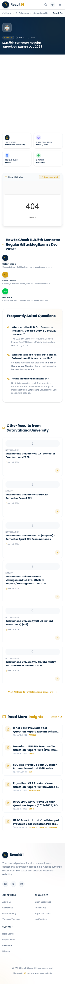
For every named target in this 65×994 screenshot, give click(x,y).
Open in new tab (51, 177)
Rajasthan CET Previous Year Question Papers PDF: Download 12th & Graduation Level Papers (35, 786)
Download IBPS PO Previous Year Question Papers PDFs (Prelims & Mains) (35, 750)
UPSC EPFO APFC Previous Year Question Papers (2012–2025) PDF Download (36, 805)
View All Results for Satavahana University (30, 692)
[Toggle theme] (52, 4)
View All (57, 716)
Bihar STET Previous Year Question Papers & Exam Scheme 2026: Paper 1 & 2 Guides (36, 731)
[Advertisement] (32, 91)
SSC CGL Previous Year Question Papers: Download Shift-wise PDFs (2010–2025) (35, 768)
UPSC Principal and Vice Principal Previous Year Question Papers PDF (36, 823)
